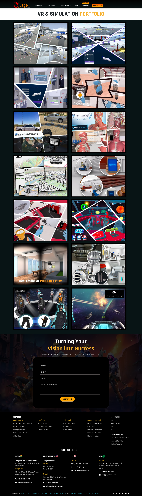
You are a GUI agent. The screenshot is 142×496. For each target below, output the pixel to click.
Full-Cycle (90, 427)
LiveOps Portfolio (116, 444)
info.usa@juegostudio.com (55, 486)
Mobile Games (42, 423)
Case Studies (65, 5)
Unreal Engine (67, 427)
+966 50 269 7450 (107, 472)
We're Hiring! (85, 3)
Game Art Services (19, 427)
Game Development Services (22, 423)
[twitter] (113, 493)
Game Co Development (95, 423)
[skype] (116, 493)
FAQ (112, 430)
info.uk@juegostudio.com (82, 470)
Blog (76, 5)
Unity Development (69, 423)
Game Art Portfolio (117, 441)
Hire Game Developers (94, 430)
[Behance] (126, 493)
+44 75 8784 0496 (79, 467)
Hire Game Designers (94, 433)
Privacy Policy (48, 493)
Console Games (43, 430)
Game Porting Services (20, 433)
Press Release (115, 423)
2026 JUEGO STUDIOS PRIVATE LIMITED (31, 493)
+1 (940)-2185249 (52, 483)
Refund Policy (72, 493)
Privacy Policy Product (85, 493)
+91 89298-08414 (24, 479)
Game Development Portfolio (120, 438)
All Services (17, 436)
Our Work (51, 5)
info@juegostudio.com (25, 482)
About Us (85, 5)
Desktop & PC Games (45, 427)
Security (97, 493)
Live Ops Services (19, 430)
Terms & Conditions (60, 493)
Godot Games (67, 430)
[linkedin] (122, 493)
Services (38, 5)
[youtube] (119, 493)
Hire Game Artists (93, 436)
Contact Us (97, 5)
